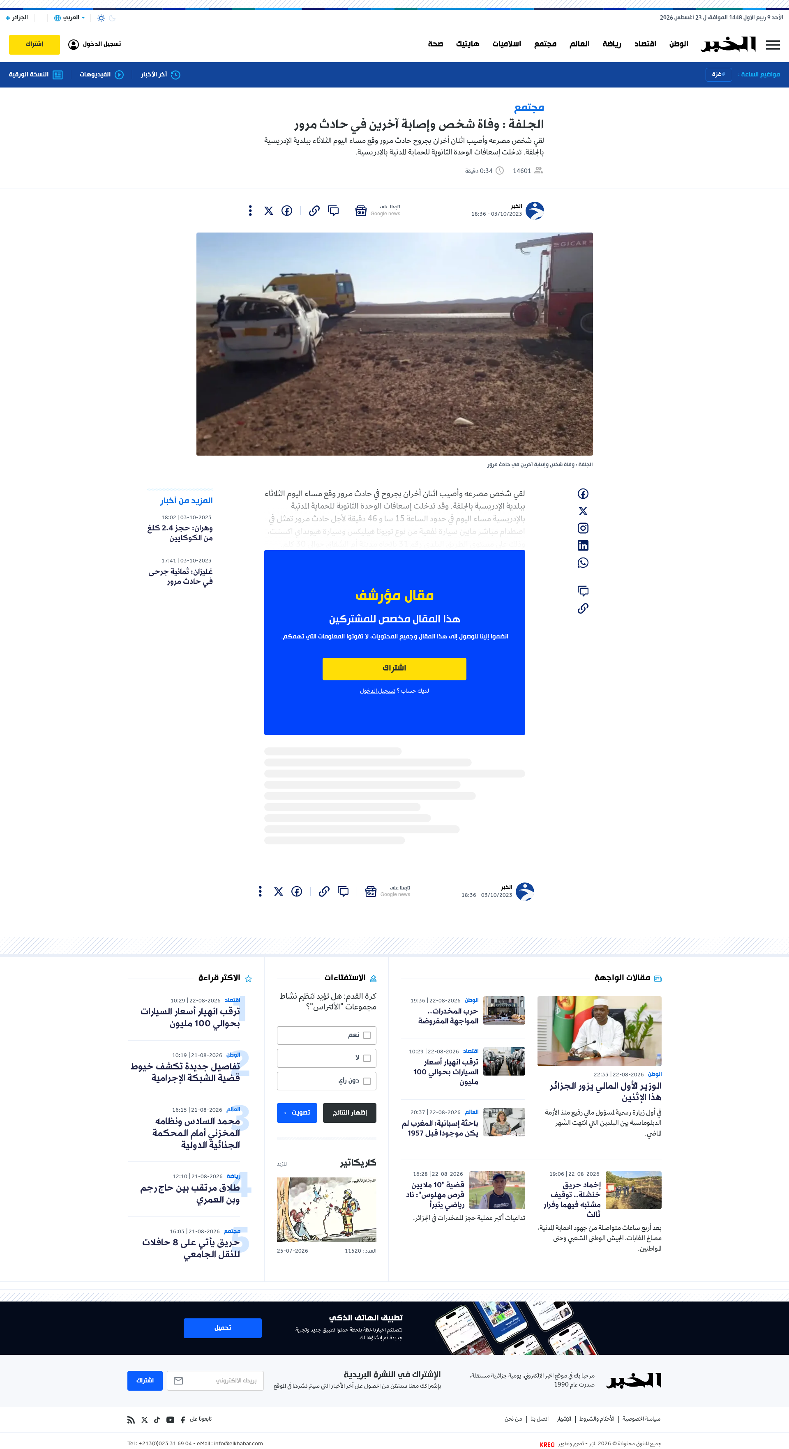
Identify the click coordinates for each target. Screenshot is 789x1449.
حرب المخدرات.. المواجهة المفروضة (448, 1016)
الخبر (516, 206)
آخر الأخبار (154, 75)
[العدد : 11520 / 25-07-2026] (326, 1209)
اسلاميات (507, 44)
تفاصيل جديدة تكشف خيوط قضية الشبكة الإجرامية (185, 1073)
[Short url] (314, 210)
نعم (353, 1035)
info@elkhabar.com (238, 1444)
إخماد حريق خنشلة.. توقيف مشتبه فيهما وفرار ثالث (572, 1200)
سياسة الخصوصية (641, 1420)
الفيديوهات (95, 75)
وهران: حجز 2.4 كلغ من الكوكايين (180, 533)
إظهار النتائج (350, 1113)
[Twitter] (144, 1420)
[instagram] (583, 528)
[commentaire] (333, 210)
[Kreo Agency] (548, 1444)
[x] (268, 210)
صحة (435, 44)
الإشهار (564, 1420)
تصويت (301, 1113)
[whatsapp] (583, 562)
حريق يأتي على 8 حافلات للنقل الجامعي (191, 1249)
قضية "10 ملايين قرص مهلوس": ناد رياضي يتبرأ (435, 1195)
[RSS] (131, 1420)
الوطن (678, 44)
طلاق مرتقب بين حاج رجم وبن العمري (190, 1194)
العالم (580, 44)
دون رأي (349, 1081)
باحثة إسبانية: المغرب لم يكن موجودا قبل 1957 (439, 1128)
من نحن (513, 1420)
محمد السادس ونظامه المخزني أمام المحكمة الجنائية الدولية (196, 1133)
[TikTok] (157, 1420)
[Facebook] (183, 1420)
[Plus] (250, 210)
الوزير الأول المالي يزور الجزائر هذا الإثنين (605, 1092)
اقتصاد (645, 44)
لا (357, 1058)
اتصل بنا (540, 1420)
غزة (716, 74)
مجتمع (545, 44)
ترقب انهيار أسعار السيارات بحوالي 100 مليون (445, 1072)
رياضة (612, 44)
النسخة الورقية (28, 75)
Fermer (773, 44)
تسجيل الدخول (377, 691)
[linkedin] (583, 545)
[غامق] (112, 18)
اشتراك (394, 668)
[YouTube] (170, 1420)
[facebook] (286, 210)
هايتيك (468, 44)
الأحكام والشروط (596, 1420)
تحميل (223, 1328)
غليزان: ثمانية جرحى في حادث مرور (180, 577)
